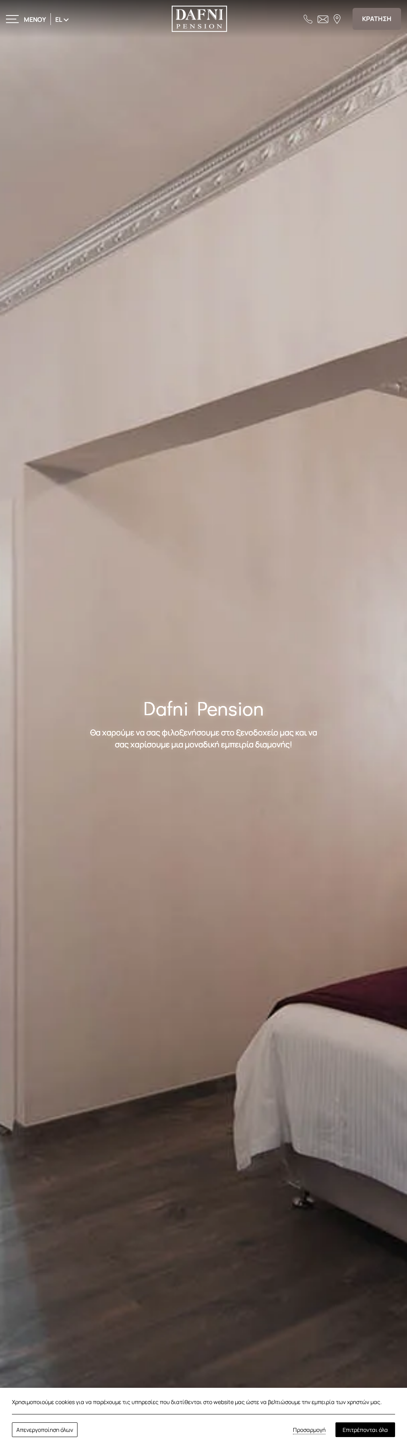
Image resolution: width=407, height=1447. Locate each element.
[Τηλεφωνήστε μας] (308, 18)
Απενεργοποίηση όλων (44, 1429)
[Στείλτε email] (323, 18)
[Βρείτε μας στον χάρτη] (337, 18)
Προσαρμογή (309, 1429)
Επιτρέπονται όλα (365, 1429)
